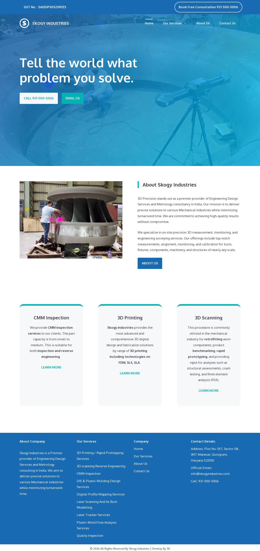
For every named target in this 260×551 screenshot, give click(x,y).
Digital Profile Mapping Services (101, 494)
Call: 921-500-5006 (205, 481)
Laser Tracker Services (93, 515)
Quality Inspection (90, 535)
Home (149, 23)
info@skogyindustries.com (210, 474)
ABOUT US (150, 263)
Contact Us (227, 23)
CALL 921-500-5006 (39, 98)
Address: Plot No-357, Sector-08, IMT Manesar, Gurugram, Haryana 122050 (215, 454)
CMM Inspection (88, 473)
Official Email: (201, 468)
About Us (203, 23)
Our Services (172, 23)
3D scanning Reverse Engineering (101, 466)
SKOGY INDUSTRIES (50, 23)
